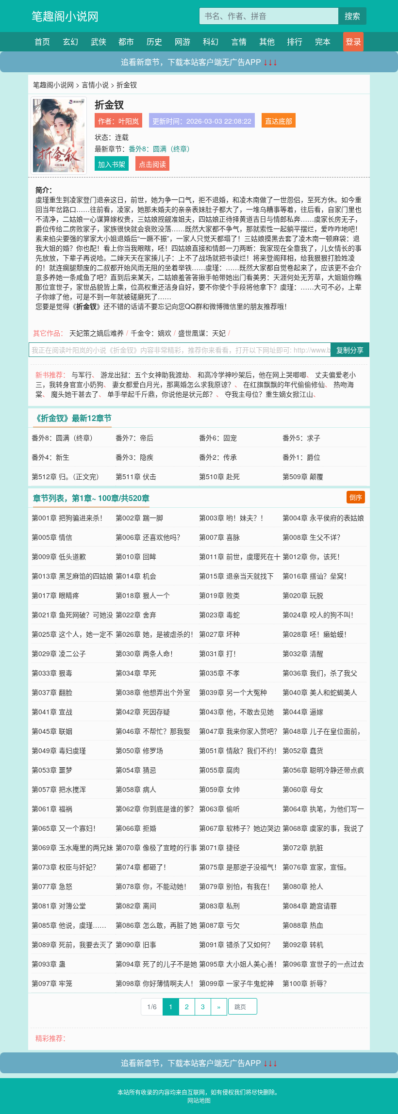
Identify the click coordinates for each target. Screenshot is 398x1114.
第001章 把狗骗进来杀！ (69, 517)
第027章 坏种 (219, 634)
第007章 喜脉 (219, 537)
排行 (294, 41)
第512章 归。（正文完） (67, 476)
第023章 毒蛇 (219, 614)
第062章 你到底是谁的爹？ (156, 808)
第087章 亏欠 (219, 925)
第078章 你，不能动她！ (153, 886)
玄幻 (70, 41)
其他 (267, 41)
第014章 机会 (136, 576)
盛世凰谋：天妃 (202, 333)
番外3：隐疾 (134, 457)
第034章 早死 (136, 673)
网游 (182, 41)
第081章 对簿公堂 (59, 905)
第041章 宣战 (52, 711)
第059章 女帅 (219, 789)
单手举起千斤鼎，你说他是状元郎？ (161, 394)
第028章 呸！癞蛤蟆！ (316, 634)
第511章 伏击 (136, 476)
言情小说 (95, 84)
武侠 (98, 41)
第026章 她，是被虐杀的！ (156, 634)
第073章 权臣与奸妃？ (66, 867)
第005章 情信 (52, 537)
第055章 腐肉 (219, 770)
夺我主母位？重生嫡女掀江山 (269, 394)
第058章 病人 (136, 789)
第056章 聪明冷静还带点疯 (323, 770)
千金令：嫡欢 (151, 333)
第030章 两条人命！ (146, 653)
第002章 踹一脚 (139, 517)
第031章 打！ (219, 653)
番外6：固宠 (218, 437)
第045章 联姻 (52, 731)
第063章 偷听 (219, 808)
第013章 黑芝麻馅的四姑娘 (72, 576)
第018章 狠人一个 (143, 595)
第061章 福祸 (52, 808)
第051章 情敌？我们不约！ (240, 750)
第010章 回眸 (136, 556)
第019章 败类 (219, 595)
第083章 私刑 (219, 905)
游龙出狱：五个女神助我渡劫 (144, 374)
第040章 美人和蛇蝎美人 (319, 692)
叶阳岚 (128, 121)
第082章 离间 (136, 905)
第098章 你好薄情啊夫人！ (156, 983)
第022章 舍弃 (136, 614)
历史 (154, 41)
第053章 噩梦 (52, 770)
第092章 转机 (302, 944)
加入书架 (111, 164)
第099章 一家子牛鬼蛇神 (236, 983)
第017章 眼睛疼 (55, 595)
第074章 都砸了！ (143, 867)
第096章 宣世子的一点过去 (323, 964)
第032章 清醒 (302, 653)
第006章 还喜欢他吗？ (149, 537)
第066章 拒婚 (136, 828)
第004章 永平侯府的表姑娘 (323, 517)
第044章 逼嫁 (302, 711)
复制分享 (350, 350)
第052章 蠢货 (302, 750)
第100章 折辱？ (306, 983)
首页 (42, 41)
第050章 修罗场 (139, 750)
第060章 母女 (302, 789)
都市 (126, 41)
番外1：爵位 (301, 457)
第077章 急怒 (52, 886)
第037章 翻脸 (52, 692)
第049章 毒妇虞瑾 (59, 750)
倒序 (355, 496)
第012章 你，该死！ (313, 556)
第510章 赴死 (219, 476)
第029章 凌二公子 (59, 653)
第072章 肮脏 (302, 847)
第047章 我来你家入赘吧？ (240, 731)
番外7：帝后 (134, 437)
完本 (323, 41)
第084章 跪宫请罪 (309, 905)
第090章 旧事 (136, 944)
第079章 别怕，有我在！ (236, 886)
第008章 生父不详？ (313, 537)
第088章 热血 (302, 925)
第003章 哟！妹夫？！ (233, 517)
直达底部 (278, 121)
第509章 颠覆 (302, 476)
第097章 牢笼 (52, 983)
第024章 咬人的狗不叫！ (319, 614)
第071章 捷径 (219, 847)
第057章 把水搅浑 (59, 789)
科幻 (210, 41)
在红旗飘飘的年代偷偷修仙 (284, 384)
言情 (239, 41)
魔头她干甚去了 (75, 394)
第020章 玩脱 (302, 595)
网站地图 (199, 1100)
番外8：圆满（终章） (161, 148)
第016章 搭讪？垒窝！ (316, 576)
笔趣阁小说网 (65, 16)
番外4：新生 (50, 457)
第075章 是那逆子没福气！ (240, 867)
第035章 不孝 (219, 673)
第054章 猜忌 (136, 770)
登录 (353, 41)
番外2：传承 (218, 457)
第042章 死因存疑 (143, 711)
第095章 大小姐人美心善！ (240, 964)
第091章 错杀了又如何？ (236, 944)
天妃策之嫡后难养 (96, 333)
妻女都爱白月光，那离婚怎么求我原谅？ (173, 384)
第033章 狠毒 (52, 673)
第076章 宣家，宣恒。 (316, 867)
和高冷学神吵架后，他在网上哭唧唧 (252, 374)
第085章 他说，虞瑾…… (69, 925)
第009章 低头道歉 (59, 556)
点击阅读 (152, 164)
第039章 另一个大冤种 (233, 692)
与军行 (81, 374)
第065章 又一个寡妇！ (66, 828)
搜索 (352, 15)
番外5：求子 (301, 437)
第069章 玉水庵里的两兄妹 (72, 847)
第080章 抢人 (302, 886)
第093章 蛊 (49, 964)
